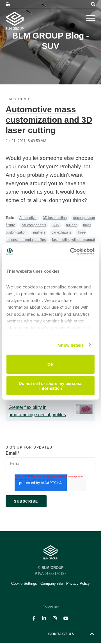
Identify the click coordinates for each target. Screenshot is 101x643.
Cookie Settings (24, 583)
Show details (71, 344)
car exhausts (61, 232)
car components (34, 225)
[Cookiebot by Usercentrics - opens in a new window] (71, 251)
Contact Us (61, 634)
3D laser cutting (55, 218)
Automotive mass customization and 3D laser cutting (49, 120)
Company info (51, 583)
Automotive (27, 218)
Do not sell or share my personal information (50, 385)
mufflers (39, 232)
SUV (55, 225)
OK (50, 364)
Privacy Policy (78, 583)
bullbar (71, 225)
